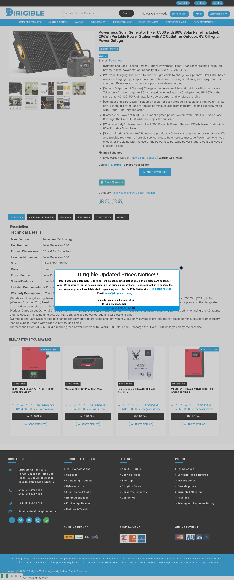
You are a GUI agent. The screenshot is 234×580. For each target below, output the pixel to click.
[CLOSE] (181, 268)
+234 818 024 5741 (160, 289)
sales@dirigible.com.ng (118, 293)
